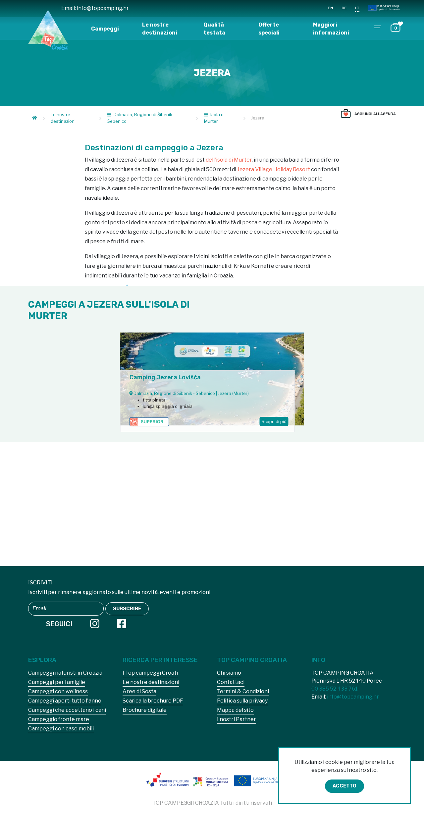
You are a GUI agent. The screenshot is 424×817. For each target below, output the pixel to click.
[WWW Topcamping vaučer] (212, 781)
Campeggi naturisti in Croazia (65, 673)
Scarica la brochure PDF (153, 701)
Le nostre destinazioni (159, 29)
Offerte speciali (269, 29)
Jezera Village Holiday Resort (273, 169)
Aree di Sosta (139, 691)
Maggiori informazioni (331, 29)
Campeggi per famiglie (56, 682)
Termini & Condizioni (243, 691)
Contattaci (230, 682)
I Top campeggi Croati (150, 673)
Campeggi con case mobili (61, 728)
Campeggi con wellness (58, 691)
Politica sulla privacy (242, 701)
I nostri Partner (236, 719)
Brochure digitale (145, 710)
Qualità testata (214, 29)
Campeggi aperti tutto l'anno (64, 701)
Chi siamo (229, 673)
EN (330, 8)
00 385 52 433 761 (334, 689)
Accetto (344, 786)
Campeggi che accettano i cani (67, 710)
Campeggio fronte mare (58, 719)
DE (344, 8)
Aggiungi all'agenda (375, 114)
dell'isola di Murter (229, 160)
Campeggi (105, 29)
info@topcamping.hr (103, 8)
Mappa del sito (235, 710)
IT (357, 8)
